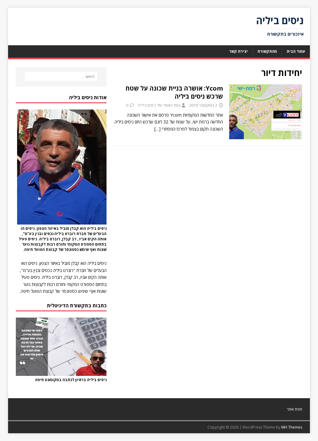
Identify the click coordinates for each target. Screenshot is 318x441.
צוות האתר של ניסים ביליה (159, 105)
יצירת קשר (238, 51)
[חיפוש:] (61, 76)
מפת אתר (294, 409)
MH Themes (291, 427)
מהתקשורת (267, 51)
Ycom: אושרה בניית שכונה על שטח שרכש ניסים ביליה (174, 92)
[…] (157, 129)
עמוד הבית (296, 51)
